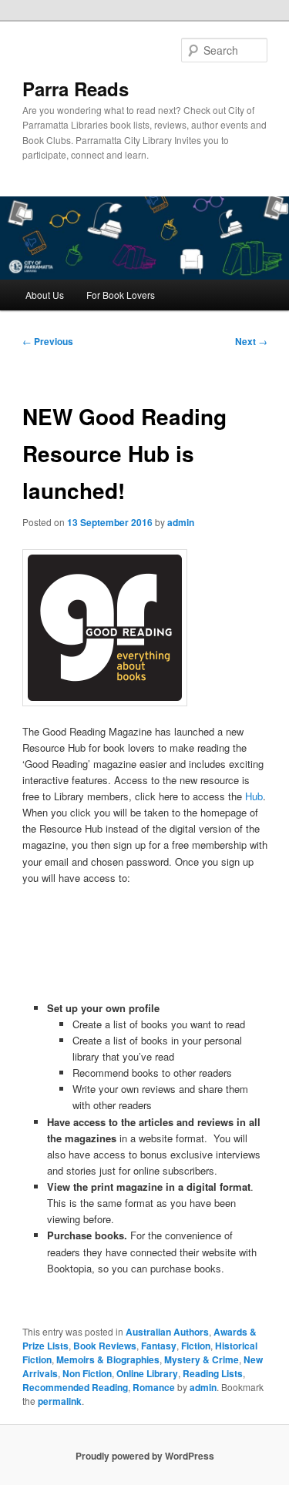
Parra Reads (75, 88)
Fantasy (158, 1346)
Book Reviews (104, 1346)
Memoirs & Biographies (108, 1359)
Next (251, 341)
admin (180, 522)
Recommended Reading (75, 1387)
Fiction (195, 1346)
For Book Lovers (120, 294)
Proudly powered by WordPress (145, 1456)
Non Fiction (87, 1373)
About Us (44, 294)
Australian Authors (167, 1332)
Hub (254, 796)
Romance (154, 1387)
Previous (47, 341)
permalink (60, 1401)
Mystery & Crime (201, 1359)
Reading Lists (213, 1373)
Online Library (147, 1373)
